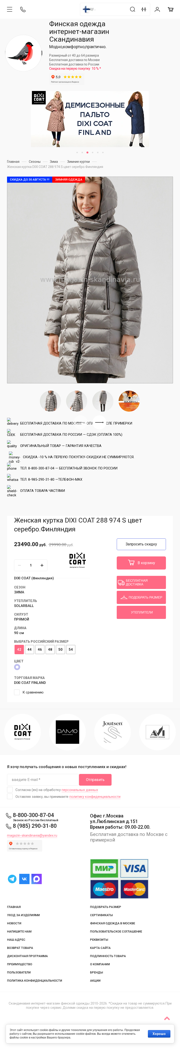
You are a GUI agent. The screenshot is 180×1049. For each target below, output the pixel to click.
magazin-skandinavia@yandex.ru (32, 835)
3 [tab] (87, 152)
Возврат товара (20, 948)
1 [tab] (77, 152)
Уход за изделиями (23, 915)
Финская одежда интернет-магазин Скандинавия (79, 31)
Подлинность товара (108, 956)
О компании (100, 964)
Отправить (95, 779)
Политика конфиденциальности (34, 980)
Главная (14, 907)
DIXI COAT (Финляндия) (34, 578)
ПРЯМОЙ (21, 619)
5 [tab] (97, 152)
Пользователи (19, 972)
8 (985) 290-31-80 (35, 826)
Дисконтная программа (27, 956)
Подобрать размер (105, 907)
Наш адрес (16, 939)
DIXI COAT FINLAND (30, 683)
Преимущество (19, 964)
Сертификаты (101, 915)
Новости (14, 923)
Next (99, 422)
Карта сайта (100, 948)
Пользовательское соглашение (116, 931)
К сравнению (33, 692)
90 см (19, 633)
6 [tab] (103, 152)
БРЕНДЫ (96, 972)
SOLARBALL (24, 606)
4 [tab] (92, 152)
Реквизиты (99, 939)
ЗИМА (19, 592)
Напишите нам (19, 931)
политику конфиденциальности (94, 797)
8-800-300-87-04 (33, 815)
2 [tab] (82, 152)
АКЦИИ (95, 980)
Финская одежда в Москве (112, 923)
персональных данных (80, 790)
